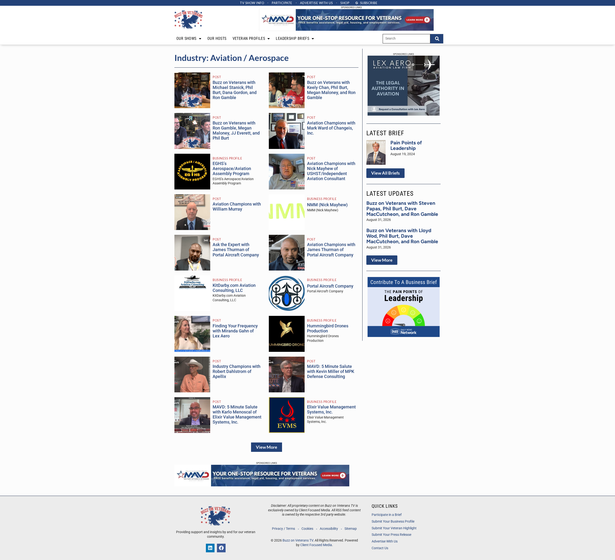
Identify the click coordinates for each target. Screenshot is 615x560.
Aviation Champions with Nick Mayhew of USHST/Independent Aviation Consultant (331, 171)
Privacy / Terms (283, 529)
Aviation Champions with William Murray (237, 207)
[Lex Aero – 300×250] (404, 114)
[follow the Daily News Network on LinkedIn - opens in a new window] (210, 548)
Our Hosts (217, 38)
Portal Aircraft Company (330, 286)
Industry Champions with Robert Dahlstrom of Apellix (236, 371)
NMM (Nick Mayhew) (327, 204)
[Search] (436, 38)
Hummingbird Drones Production (327, 328)
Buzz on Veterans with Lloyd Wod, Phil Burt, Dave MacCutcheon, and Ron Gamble (402, 235)
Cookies (307, 529)
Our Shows (186, 38)
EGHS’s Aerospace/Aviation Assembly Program (232, 168)
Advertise (316, 3)
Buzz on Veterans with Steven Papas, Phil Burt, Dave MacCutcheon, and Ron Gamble (402, 208)
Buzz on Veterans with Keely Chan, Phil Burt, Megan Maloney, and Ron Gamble (331, 90)
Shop (344, 3)
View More (266, 447)
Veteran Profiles (249, 38)
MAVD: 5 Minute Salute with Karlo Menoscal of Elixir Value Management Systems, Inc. (237, 414)
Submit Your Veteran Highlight (394, 528)
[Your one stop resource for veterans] (346, 29)
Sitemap (350, 529)
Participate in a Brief (387, 515)
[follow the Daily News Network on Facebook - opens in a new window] (221, 548)
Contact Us (380, 548)
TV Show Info (252, 3)
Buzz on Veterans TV (298, 540)
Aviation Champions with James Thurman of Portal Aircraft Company (331, 249)
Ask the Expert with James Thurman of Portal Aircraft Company (236, 249)
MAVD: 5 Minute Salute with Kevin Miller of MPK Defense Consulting (330, 371)
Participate (282, 3)
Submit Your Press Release (391, 535)
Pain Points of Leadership (406, 145)
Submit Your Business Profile (393, 521)
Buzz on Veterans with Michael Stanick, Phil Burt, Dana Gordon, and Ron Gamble (235, 90)
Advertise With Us (385, 541)
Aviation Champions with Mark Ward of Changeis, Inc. (331, 128)
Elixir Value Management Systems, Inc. (331, 409)
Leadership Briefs (292, 38)
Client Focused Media (316, 545)
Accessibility (329, 529)
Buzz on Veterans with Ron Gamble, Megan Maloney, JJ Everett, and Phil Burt (236, 131)
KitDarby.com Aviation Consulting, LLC (234, 288)
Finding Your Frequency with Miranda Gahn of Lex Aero (235, 331)
